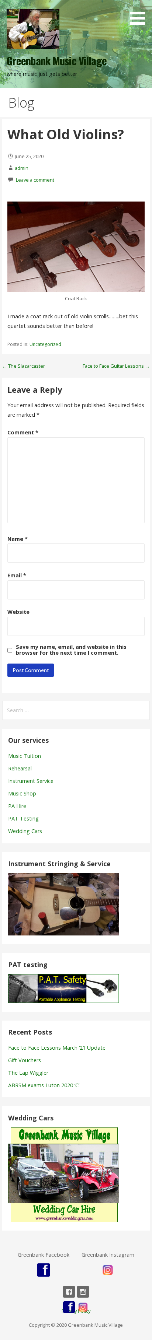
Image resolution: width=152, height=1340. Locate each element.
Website (18, 611)
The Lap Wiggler (28, 1072)
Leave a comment (35, 179)
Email (16, 575)
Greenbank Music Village (57, 60)
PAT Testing (23, 818)
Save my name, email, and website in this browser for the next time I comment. (71, 650)
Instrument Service (30, 780)
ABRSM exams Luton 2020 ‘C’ (43, 1085)
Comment (22, 432)
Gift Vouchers (24, 1060)
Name (17, 538)
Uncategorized (45, 344)
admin (21, 168)
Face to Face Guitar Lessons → (116, 366)
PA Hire (17, 805)
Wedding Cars (25, 831)
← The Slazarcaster (23, 366)
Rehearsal (20, 768)
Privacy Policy (76, 1311)
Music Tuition (24, 755)
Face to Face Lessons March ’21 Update (57, 1047)
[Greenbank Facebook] (69, 1292)
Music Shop (22, 793)
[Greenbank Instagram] (83, 1292)
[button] (140, 13)
